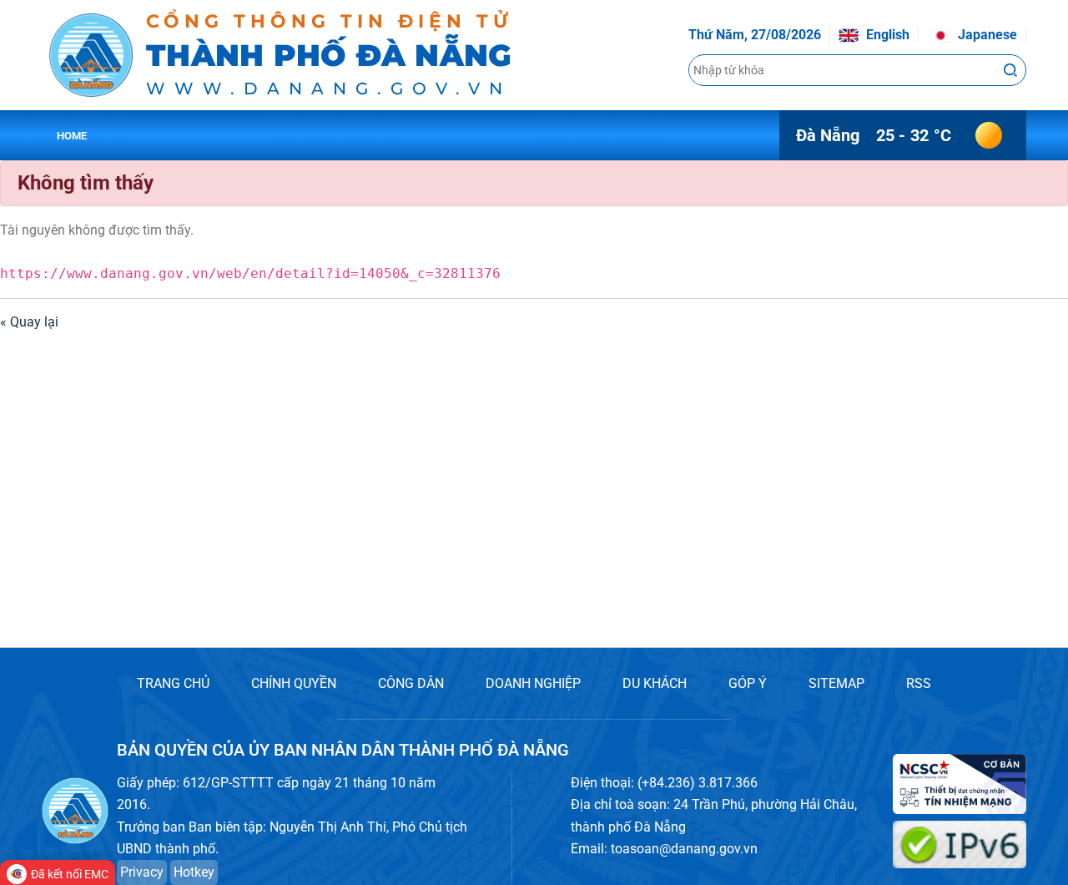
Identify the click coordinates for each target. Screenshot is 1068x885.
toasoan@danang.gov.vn (684, 849)
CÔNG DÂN (411, 683)
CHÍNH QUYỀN (293, 683)
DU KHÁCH (654, 683)
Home (72, 135)
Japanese (986, 35)
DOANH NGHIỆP (533, 683)
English (886, 35)
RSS (918, 683)
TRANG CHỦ (173, 683)
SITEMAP (836, 683)
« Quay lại (29, 322)
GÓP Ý (747, 683)
